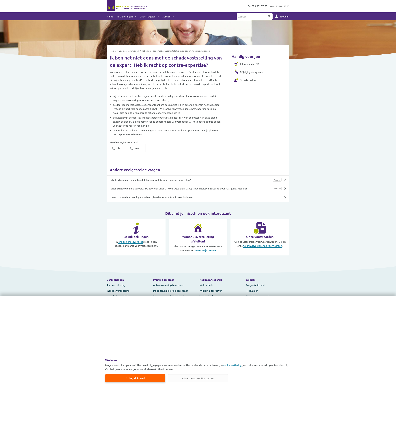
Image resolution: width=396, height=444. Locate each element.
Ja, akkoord (137, 378)
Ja (119, 148)
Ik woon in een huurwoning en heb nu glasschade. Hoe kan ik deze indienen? (152, 197)
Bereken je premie (205, 250)
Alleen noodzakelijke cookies (198, 378)
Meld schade (206, 285)
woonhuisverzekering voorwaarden (262, 245)
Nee (136, 148)
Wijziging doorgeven (211, 290)
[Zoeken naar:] (251, 16)
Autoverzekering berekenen (168, 285)
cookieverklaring (232, 365)
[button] (128, 280)
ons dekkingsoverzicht (130, 241)
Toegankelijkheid (255, 285)
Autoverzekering (116, 285)
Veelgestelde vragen (129, 50)
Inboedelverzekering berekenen (170, 290)
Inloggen (284, 16)
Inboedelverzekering (118, 290)
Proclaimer (252, 290)
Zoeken (269, 16)
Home (110, 16)
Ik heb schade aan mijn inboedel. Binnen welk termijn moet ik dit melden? (150, 179)
